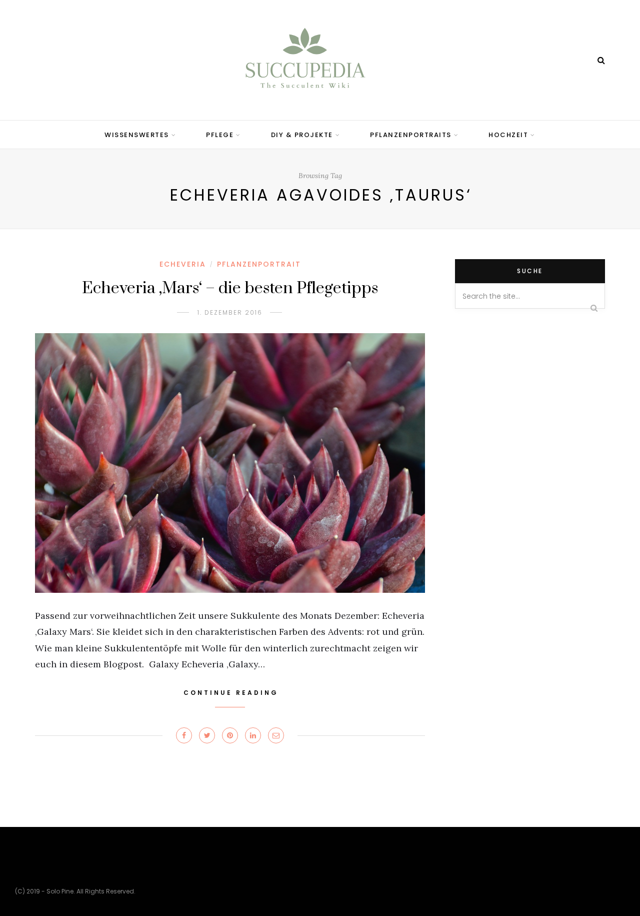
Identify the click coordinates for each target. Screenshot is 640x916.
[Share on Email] (276, 735)
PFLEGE (220, 135)
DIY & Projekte (302, 135)
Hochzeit (508, 135)
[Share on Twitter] (207, 735)
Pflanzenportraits (411, 135)
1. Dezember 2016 (230, 312)
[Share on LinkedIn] (253, 735)
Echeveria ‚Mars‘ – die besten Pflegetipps (230, 288)
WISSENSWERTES (136, 135)
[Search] (601, 60)
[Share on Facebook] (184, 735)
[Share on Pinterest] (230, 735)
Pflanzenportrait (259, 264)
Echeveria (183, 264)
